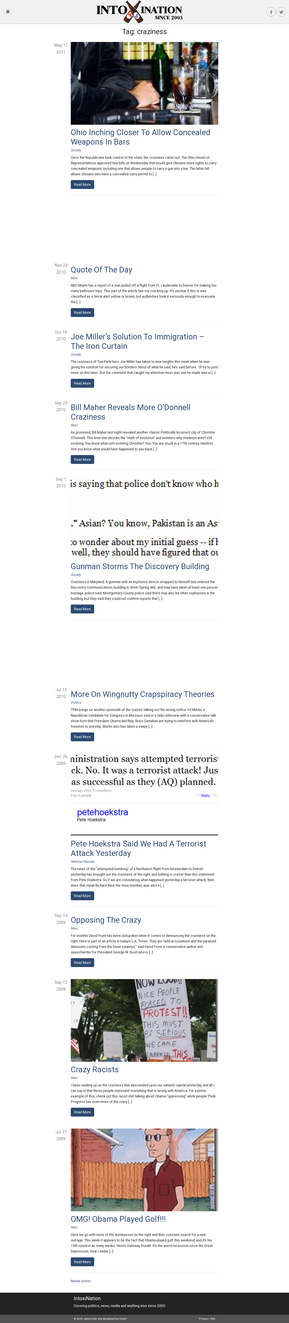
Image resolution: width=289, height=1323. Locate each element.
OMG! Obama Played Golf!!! (118, 1219)
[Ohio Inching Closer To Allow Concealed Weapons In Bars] (144, 83)
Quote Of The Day (101, 269)
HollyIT (123, 1318)
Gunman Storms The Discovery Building (140, 566)
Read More (82, 184)
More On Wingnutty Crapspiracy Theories (142, 694)
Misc (74, 278)
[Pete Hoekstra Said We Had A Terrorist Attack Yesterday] (144, 794)
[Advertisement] (144, 228)
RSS (213, 1318)
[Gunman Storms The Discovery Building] (144, 517)
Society (76, 150)
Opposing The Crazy (106, 920)
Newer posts (81, 1281)
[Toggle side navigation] (8, 11)
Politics (76, 702)
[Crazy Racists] (144, 1020)
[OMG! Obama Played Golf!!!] (144, 1170)
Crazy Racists (95, 1069)
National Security (83, 861)
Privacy (203, 1318)
